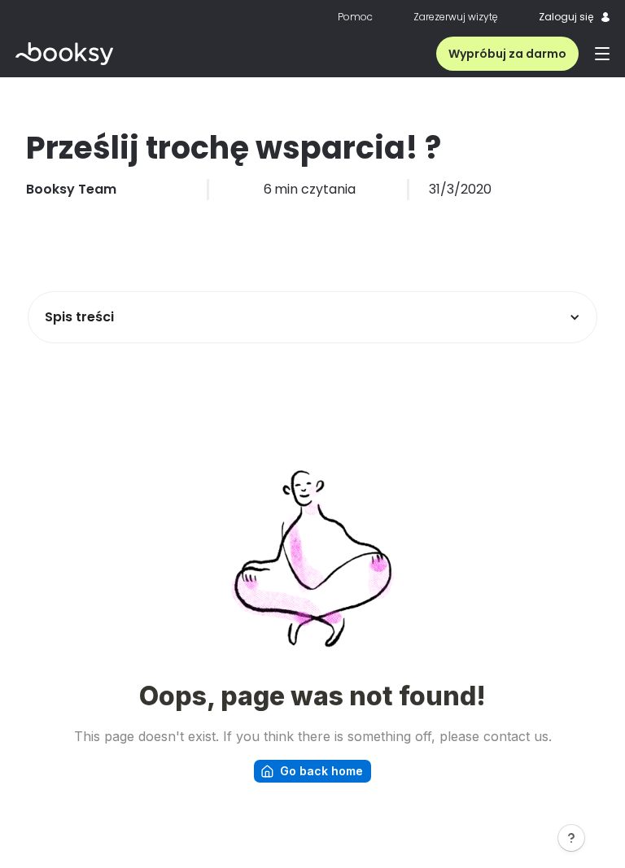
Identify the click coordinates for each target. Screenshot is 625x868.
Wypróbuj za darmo (507, 54)
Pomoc (355, 17)
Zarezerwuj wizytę (455, 17)
